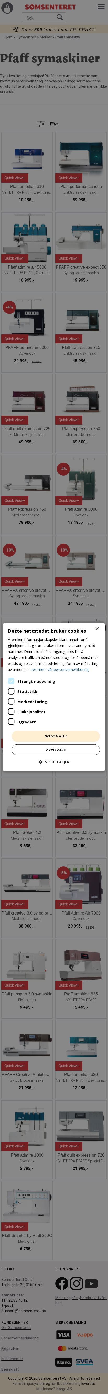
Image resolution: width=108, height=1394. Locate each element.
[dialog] (54, 697)
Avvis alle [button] (56, 749)
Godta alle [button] (56, 736)
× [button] (97, 629)
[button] (54, 762)
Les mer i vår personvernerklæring (60, 669)
